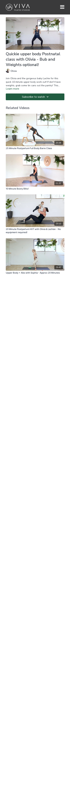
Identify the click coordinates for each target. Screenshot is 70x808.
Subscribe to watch (33, 97)
